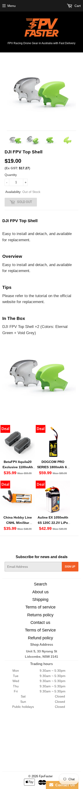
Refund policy (40, 638)
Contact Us (64, 785)
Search (40, 584)
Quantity (11, 175)
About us (40, 592)
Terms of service (40, 607)
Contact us (40, 622)
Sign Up (70, 566)
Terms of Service (40, 630)
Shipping (40, 599)
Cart (77, 6)
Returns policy (40, 615)
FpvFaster (46, 776)
